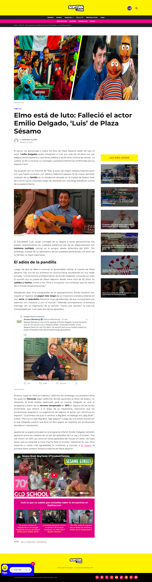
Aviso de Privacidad (65, 568)
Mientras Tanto (92, 17)
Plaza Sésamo (42, 542)
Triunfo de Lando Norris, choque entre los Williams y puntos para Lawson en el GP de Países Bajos (118, 178)
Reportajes (62, 21)
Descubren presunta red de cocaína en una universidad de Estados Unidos (119, 293)
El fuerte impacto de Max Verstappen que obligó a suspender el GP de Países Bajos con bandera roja (118, 201)
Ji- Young (86, 445)
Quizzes (72, 21)
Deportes (68, 17)
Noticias (50, 17)
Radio (92, 21)
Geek (103, 17)
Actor (23, 542)
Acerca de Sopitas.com (84, 568)
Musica (59, 17)
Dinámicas (82, 21)
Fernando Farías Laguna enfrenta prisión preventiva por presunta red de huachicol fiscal (118, 247)
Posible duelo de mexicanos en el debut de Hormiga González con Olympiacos (118, 271)
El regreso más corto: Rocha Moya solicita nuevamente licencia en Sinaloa (118, 225)
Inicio (15, 25)
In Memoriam (31, 542)
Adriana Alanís (29, 140)
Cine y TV (79, 17)
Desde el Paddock (108, 175)
